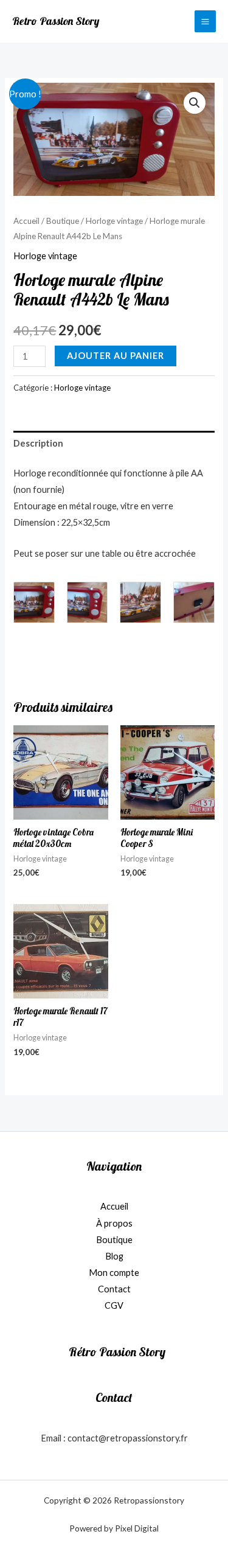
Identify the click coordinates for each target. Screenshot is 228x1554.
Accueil (26, 221)
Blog (114, 1256)
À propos (114, 1223)
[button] (195, 103)
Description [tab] (38, 443)
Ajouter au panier (115, 355)
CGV (114, 1305)
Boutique (62, 221)
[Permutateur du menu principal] (205, 21)
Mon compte (114, 1272)
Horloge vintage (114, 221)
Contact (114, 1289)
